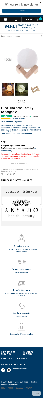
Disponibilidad (7, 122)
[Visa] (3, 388)
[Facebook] (3, 370)
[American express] (11, 388)
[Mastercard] (20, 388)
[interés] (11, 174)
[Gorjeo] (7, 174)
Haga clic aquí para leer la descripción (16, 133)
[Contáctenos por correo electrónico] (2, 174)
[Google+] (14, 174)
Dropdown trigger (16, 19)
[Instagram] (9, 370)
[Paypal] (29, 388)
